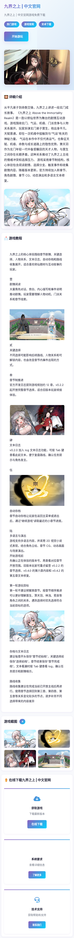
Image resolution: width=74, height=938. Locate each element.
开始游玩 (17, 36)
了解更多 (37, 875)
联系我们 (37, 925)
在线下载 (37, 824)
